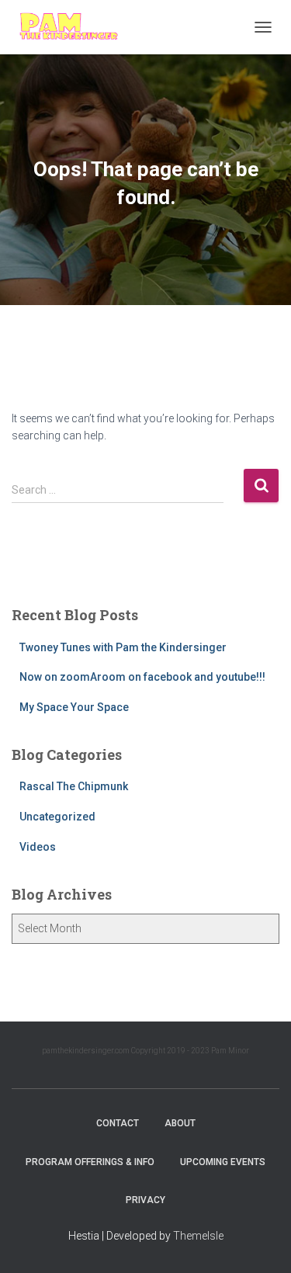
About (180, 1123)
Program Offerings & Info (90, 1162)
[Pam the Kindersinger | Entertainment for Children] (74, 27)
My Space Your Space (74, 707)
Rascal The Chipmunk (73, 786)
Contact (117, 1123)
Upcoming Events (222, 1162)
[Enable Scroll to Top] (260, 1242)
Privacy (145, 1200)
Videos (37, 847)
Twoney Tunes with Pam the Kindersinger (123, 647)
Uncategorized (57, 816)
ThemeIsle (198, 1236)
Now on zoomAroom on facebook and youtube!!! (142, 677)
